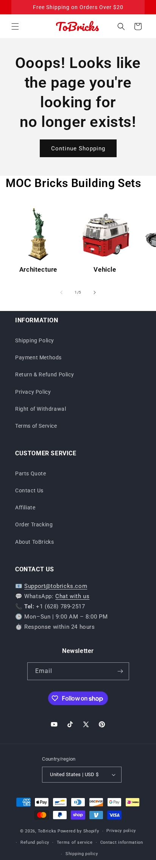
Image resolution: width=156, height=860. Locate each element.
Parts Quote (30, 473)
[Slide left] (61, 292)
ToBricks (47, 831)
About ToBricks (34, 542)
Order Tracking (34, 524)
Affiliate (25, 507)
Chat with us (72, 596)
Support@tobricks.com (55, 586)
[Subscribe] (120, 671)
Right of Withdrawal (40, 409)
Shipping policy (82, 853)
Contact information (121, 842)
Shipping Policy (34, 340)
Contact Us (29, 490)
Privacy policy (121, 830)
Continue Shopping (78, 148)
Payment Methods (38, 357)
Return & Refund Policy (44, 374)
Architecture (38, 269)
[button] (15, 26)
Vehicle (105, 269)
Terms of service (75, 842)
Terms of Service (36, 426)
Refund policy (34, 842)
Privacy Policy (33, 392)
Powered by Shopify (78, 831)
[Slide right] (94, 292)
